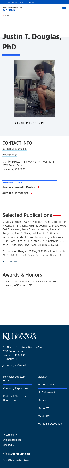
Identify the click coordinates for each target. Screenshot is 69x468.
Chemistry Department (16, 388)
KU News (43, 400)
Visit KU (42, 376)
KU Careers (44, 416)
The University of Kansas (19, 460)
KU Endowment (46, 392)
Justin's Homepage (17, 192)
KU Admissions (46, 384)
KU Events (43, 408)
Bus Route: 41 (9, 359)
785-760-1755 (9, 155)
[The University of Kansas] (19, 339)
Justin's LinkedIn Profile (20, 187)
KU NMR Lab (9, 9)
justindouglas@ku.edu (14, 149)
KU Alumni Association (50, 423)
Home (7, 15)
